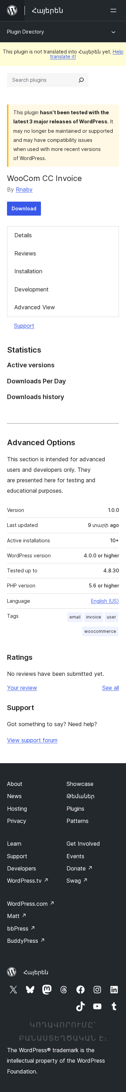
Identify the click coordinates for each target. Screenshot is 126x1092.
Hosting (17, 808)
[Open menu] (115, 10)
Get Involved (83, 843)
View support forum (32, 740)
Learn (14, 843)
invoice (93, 617)
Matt (17, 915)
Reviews (25, 253)
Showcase (79, 783)
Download (24, 208)
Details (23, 235)
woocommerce (100, 631)
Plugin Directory (25, 32)
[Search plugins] (81, 80)
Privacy (16, 820)
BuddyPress (26, 940)
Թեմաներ (80, 796)
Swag (77, 880)
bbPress (21, 928)
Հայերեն (35, 972)
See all (110, 687)
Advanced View (34, 307)
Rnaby (24, 189)
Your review (22, 687)
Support (24, 325)
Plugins (75, 808)
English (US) (105, 601)
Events (75, 856)
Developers (21, 868)
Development (31, 289)
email (74, 617)
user (111, 617)
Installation (28, 271)
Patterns (77, 820)
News (14, 796)
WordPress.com (31, 903)
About (14, 783)
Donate (79, 868)
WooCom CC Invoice (44, 178)
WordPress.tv (28, 880)
